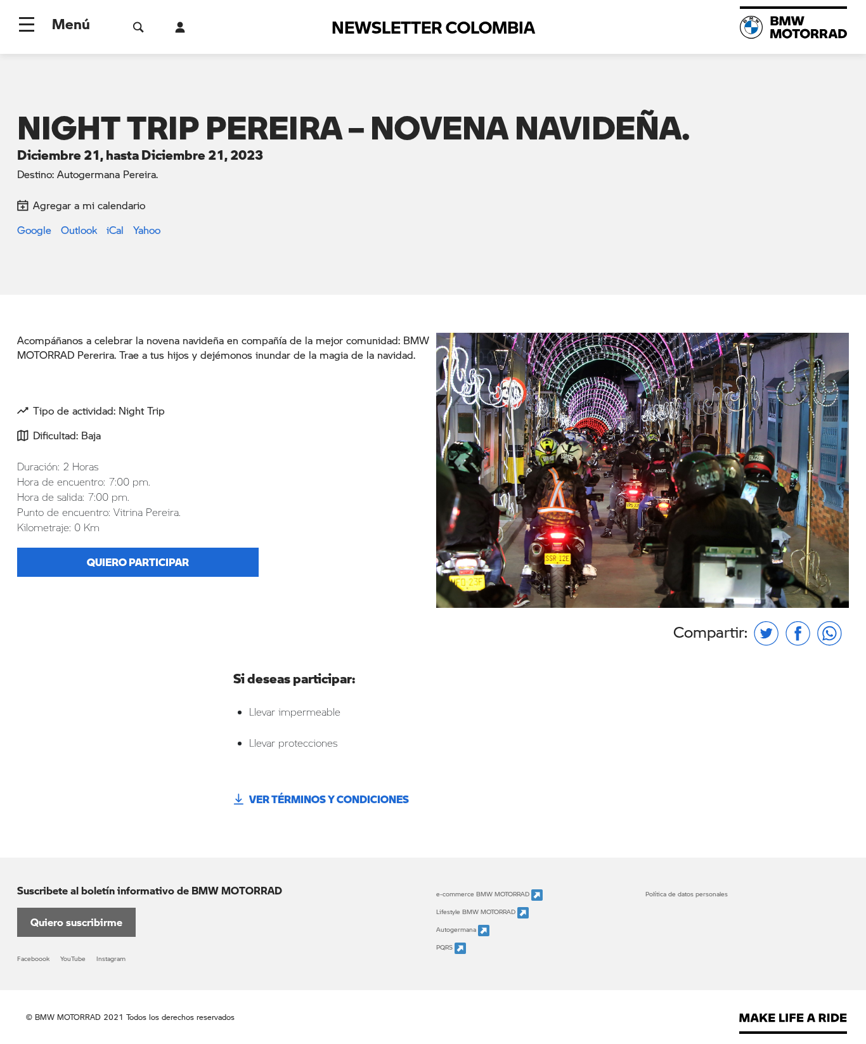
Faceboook (33, 958)
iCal (115, 229)
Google (34, 229)
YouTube (73, 958)
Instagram (111, 958)
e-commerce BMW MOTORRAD (483, 893)
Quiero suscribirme (76, 922)
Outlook (79, 229)
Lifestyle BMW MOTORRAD (476, 911)
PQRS (445, 947)
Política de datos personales (686, 893)
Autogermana (457, 929)
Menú (71, 23)
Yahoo (146, 229)
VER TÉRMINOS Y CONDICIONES (329, 799)
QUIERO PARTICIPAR (138, 562)
